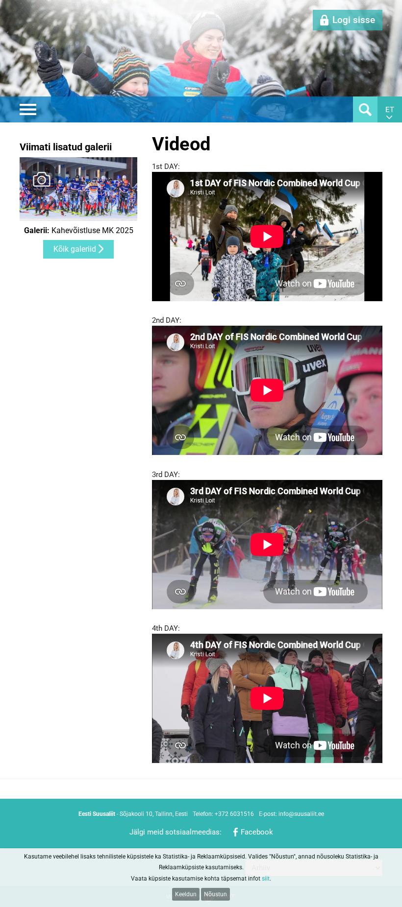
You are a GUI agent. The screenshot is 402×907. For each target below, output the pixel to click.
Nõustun (215, 894)
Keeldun (186, 894)
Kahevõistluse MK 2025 (78, 230)
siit (266, 878)
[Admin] (3, 5)
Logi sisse (353, 19)
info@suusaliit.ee (301, 814)
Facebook (257, 832)
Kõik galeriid (74, 249)
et (389, 109)
